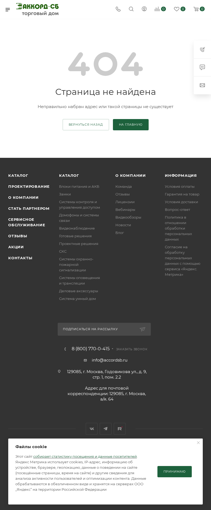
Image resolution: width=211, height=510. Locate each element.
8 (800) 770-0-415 (91, 349)
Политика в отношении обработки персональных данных (178, 228)
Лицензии (125, 202)
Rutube (120, 429)
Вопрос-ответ (177, 209)
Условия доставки (181, 202)
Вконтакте (92, 429)
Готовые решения (75, 236)
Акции (16, 247)
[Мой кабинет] (144, 9)
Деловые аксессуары (78, 291)
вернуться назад (86, 124)
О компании (23, 197)
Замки (65, 194)
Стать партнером (29, 208)
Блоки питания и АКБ (79, 186)
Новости (123, 225)
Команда (123, 186)
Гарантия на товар (182, 194)
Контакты (20, 258)
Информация (181, 175)
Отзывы (17, 236)
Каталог (18, 175)
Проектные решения (78, 243)
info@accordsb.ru (109, 360)
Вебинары (125, 209)
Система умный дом (77, 298)
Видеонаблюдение (77, 228)
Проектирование (29, 186)
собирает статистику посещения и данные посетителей (85, 456)
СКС (62, 251)
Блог (119, 232)
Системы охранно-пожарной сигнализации (76, 264)
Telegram (106, 429)
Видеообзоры (128, 217)
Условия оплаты (180, 186)
